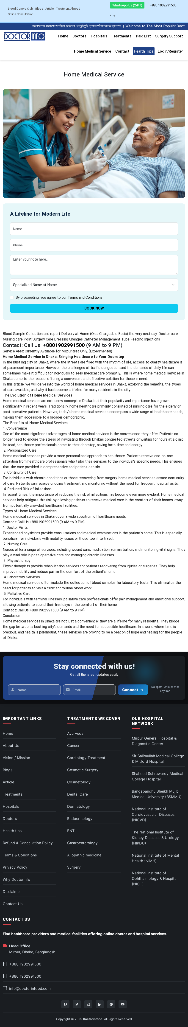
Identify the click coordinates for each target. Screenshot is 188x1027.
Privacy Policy (15, 867)
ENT (71, 830)
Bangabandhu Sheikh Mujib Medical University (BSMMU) (157, 794)
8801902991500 (65, 345)
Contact (122, 51)
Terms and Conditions (85, 297)
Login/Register (170, 51)
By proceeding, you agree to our (59, 297)
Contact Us (12, 903)
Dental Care (77, 794)
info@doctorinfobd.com (30, 988)
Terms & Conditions (20, 855)
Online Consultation (20, 14)
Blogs (39, 8)
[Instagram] (88, 1004)
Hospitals (99, 36)
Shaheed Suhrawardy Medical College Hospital (157, 776)
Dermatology (78, 806)
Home (63, 36)
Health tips (143, 51)
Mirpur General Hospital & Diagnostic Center (154, 741)
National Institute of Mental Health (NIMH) (155, 858)
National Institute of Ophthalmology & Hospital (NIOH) (154, 878)
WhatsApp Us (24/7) (127, 5)
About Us (11, 745)
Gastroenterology (82, 843)
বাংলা (112, 15)
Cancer (73, 745)
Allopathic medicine (84, 855)
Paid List (143, 36)
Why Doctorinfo (16, 879)
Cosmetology (79, 782)
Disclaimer (12, 891)
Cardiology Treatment (86, 757)
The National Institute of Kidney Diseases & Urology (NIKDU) (155, 837)
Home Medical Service (92, 51)
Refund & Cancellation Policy (28, 843)
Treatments (122, 36)
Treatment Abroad (68, 8)
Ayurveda (75, 733)
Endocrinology (79, 818)
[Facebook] (65, 1004)
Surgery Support (169, 36)
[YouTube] (123, 1004)
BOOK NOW (94, 308)
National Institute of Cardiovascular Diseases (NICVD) (153, 814)
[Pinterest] (111, 1004)
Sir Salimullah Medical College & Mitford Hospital (158, 759)
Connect (130, 689)
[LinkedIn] (100, 1004)
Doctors (79, 36)
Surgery (74, 867)
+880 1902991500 (163, 5)
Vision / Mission (16, 757)
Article (49, 8)
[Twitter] (77, 1004)
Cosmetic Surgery (82, 770)
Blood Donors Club (20, 8)
